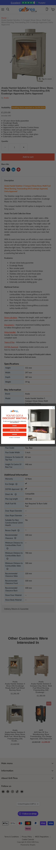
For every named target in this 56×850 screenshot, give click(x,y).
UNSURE (14, 434)
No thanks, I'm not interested (14, 437)
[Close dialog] (53, 407)
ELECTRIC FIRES (14, 430)
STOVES (14, 425)
